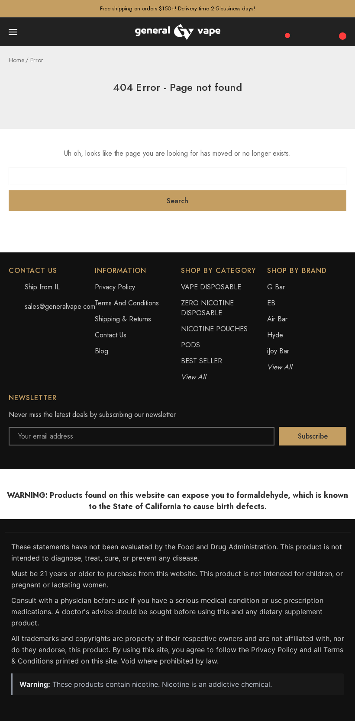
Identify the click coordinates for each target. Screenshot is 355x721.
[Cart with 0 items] (341, 31)
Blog (101, 351)
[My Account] (323, 32)
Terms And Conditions (127, 303)
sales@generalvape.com (60, 306)
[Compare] (284, 31)
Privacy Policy (115, 287)
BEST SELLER (201, 361)
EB (271, 303)
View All (193, 377)
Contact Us (110, 335)
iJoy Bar (278, 351)
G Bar (276, 287)
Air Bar (277, 319)
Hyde (275, 335)
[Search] (304, 32)
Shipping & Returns (123, 319)
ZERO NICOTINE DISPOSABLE (207, 308)
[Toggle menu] (14, 32)
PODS (190, 345)
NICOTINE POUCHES (214, 329)
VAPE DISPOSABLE (211, 287)
